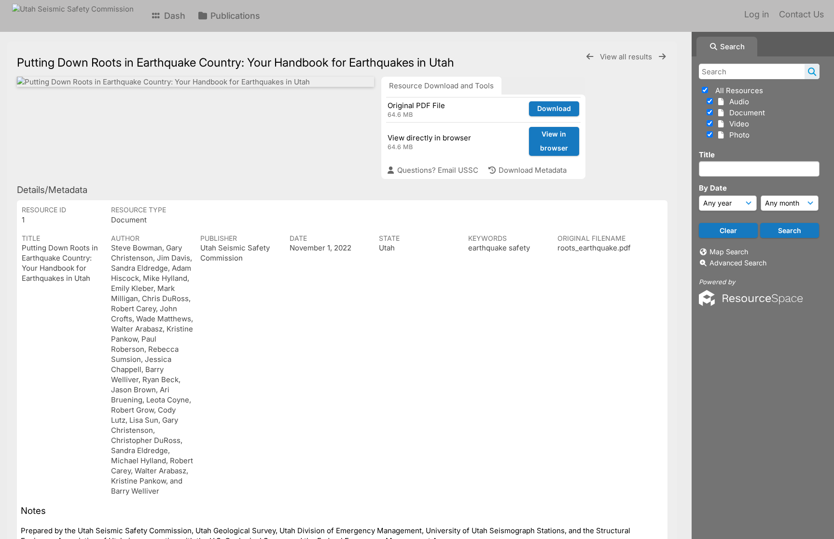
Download (554, 108)
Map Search (728, 252)
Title (707, 154)
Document (745, 112)
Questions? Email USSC (436, 170)
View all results (627, 56)
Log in (756, 14)
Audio (737, 101)
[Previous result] (589, 57)
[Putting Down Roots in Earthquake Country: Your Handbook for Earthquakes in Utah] (195, 82)
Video (737, 123)
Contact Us (801, 14)
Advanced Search (737, 263)
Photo (737, 134)
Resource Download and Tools (441, 85)
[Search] (812, 71)
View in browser (554, 141)
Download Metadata (532, 170)
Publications (234, 16)
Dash (173, 16)
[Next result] (662, 57)
